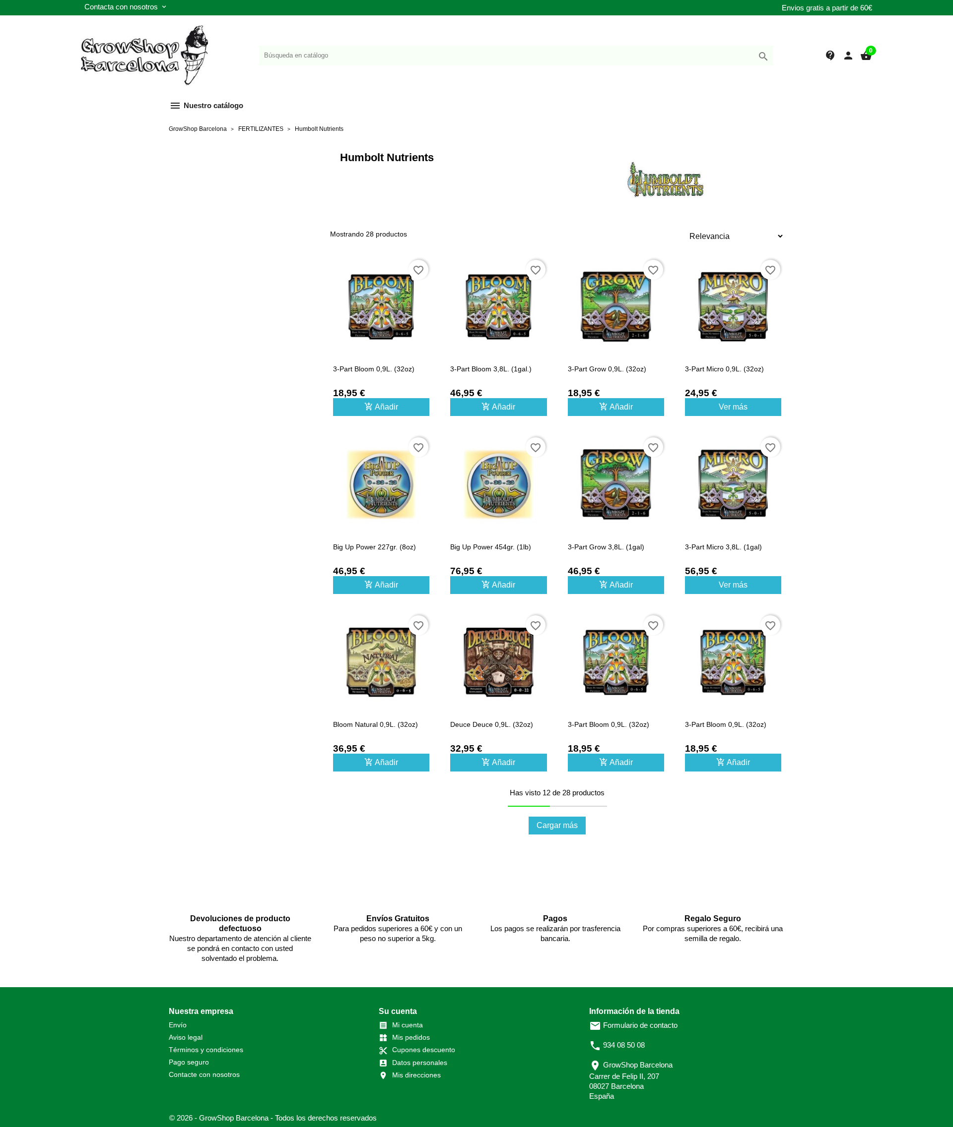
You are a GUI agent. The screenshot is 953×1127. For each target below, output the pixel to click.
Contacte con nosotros (204, 1074)
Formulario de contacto (633, 1025)
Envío (178, 1025)
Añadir (381, 406)
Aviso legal (186, 1037)
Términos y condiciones (206, 1050)
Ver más (733, 407)
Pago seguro (189, 1062)
